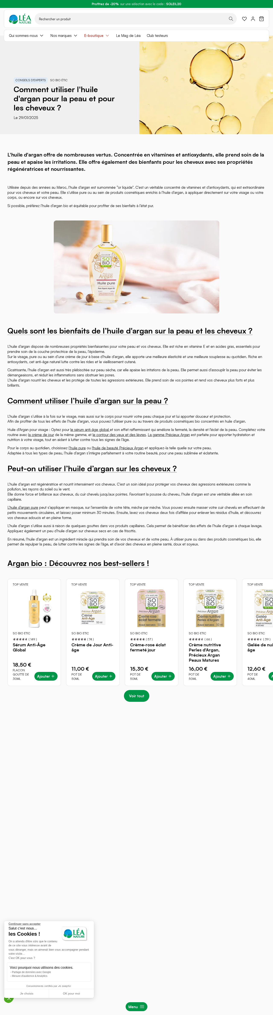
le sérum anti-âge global (90, 429)
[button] (9, 998)
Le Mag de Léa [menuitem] (128, 35)
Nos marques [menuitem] (61, 35)
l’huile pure (77, 448)
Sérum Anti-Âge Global (29, 647)
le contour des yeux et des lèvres (119, 434)
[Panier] (261, 18)
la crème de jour (41, 434)
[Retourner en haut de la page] (260, 712)
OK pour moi (71, 993)
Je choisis (26, 993)
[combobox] (136, 19)
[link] (244, 18)
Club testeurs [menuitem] (157, 35)
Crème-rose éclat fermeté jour (148, 647)
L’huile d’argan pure (22, 507)
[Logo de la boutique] (20, 19)
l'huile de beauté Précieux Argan (118, 448)
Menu (133, 1007)
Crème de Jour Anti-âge (92, 647)
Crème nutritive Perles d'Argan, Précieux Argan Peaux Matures (205, 652)
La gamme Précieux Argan (169, 434)
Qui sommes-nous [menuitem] (23, 35)
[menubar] (136, 35)
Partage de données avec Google (31, 972)
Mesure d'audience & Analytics (29, 975)
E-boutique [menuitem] (93, 35)
